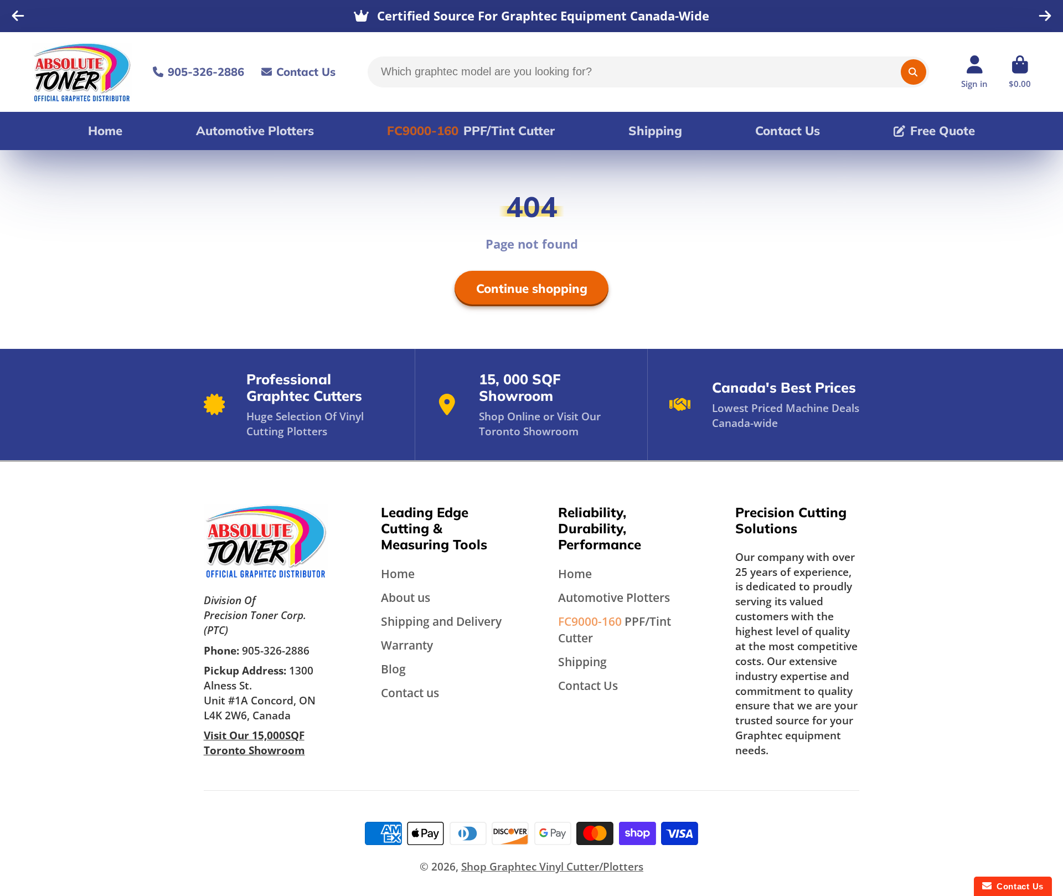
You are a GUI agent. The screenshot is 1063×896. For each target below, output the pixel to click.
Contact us (410, 692)
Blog (393, 669)
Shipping (655, 130)
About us (405, 597)
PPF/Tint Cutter (471, 130)
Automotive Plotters (255, 130)
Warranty (407, 645)
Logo (82, 72)
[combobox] (649, 71)
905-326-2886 (206, 72)
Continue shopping (531, 288)
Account (974, 72)
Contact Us (306, 72)
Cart (1020, 72)
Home (105, 130)
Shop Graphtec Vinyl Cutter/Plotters (552, 866)
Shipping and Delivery (441, 621)
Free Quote (942, 130)
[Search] (913, 72)
